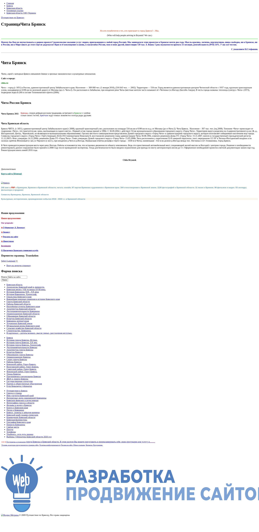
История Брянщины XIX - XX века (22, 292)
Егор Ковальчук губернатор (19, 386)
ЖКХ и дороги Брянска (17, 379)
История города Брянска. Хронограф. (23, 345)
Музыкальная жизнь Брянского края (23, 326)
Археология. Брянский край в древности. (25, 287)
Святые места (12, 427)
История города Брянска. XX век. (22, 342)
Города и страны (14, 393)
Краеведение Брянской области (20, 417)
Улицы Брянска (13, 374)
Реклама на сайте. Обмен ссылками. (73, 445)
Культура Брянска (14, 352)
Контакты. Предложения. (94, 445)
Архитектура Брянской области (20, 309)
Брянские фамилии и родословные (22, 400)
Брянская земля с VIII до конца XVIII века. (26, 289)
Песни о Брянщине (15, 410)
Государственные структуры (19, 381)
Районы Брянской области (18, 304)
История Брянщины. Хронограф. (21, 294)
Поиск (4, 277)
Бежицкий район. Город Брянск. (21, 364)
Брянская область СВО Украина (21, 13)
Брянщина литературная (17, 321)
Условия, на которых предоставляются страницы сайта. (20, 445)
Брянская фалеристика (16, 420)
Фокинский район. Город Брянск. (21, 371)
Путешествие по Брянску (12, 17)
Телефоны (11, 432)
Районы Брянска (14, 362)
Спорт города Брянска (16, 359)
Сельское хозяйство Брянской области (23, 328)
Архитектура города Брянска (19, 350)
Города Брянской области (18, 301)
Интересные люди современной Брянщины (26, 398)
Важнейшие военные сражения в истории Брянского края (33, 299)
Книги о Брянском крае (17, 408)
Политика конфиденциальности (49, 445)
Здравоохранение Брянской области (23, 314)
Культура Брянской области (19, 318)
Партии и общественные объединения (24, 384)
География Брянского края (18, 422)
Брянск (9, 6)
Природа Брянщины (15, 425)
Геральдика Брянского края (18, 297)
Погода (9, 429)
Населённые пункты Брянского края (23, 306)
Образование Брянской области (20, 316)
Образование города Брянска (19, 355)
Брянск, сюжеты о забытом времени (23, 412)
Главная (10, 3)
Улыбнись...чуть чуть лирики (19, 434)
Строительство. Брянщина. (18, 331)
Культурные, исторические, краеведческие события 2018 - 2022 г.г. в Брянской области (43, 199)
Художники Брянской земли (19, 323)
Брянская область (14, 8)
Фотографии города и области (20, 403)
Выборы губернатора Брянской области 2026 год (29, 437)
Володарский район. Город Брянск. (22, 367)
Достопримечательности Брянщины (23, 311)
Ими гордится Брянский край (20, 395)
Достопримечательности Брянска (21, 347)
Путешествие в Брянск (16, 391)
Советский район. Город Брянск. (21, 369)
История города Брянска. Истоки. (22, 340)
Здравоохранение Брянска (18, 357)
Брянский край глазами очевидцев (22, 415)
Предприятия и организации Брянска (23, 376)
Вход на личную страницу (18, 265)
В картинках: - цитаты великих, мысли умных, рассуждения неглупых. (39, 333)
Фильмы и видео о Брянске (19, 405)
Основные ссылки (14, 10)
